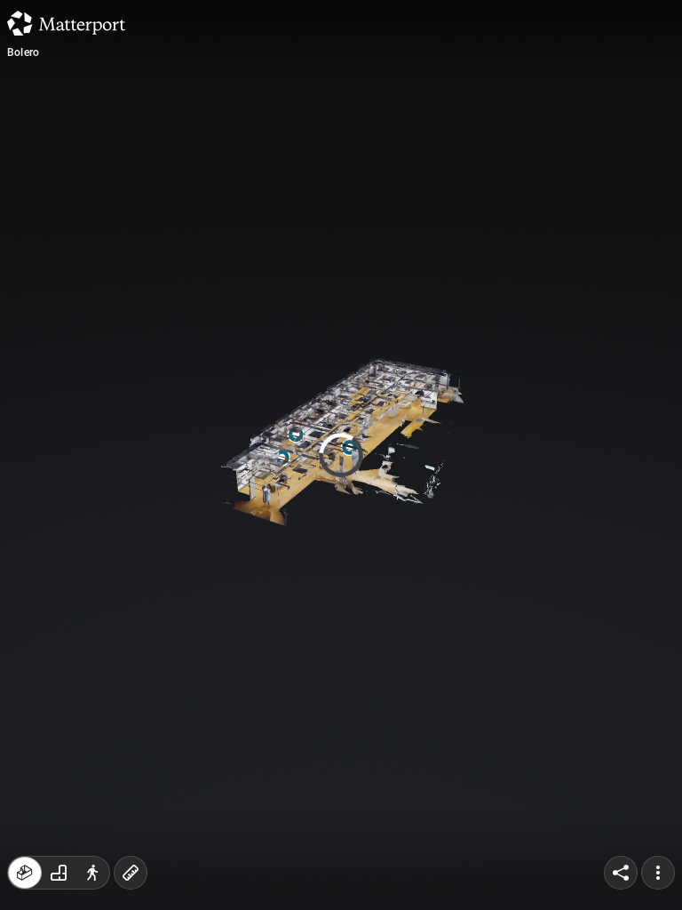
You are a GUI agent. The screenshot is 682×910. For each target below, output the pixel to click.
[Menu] (658, 873)
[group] (58, 873)
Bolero (23, 52)
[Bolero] (341, 455)
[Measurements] (130, 873)
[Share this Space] (621, 873)
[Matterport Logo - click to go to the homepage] (66, 23)
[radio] (25, 873)
